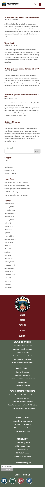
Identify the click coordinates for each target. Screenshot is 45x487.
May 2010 (7, 281)
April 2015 (7, 233)
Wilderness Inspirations (22, 428)
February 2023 (9, 204)
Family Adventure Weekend (22, 346)
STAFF (22, 320)
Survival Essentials (22, 372)
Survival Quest (23, 382)
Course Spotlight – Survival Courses (16, 195)
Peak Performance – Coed (22, 356)
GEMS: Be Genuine (22, 453)
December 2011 (9, 265)
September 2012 (9, 239)
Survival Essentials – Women (19, 395)
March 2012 (8, 255)
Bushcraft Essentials (22, 375)
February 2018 (9, 216)
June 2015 (8, 229)
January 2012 (9, 262)
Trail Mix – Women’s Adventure (22, 402)
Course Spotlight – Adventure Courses (17, 188)
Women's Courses (10, 173)
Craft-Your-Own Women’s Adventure (22, 408)
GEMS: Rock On (22, 450)
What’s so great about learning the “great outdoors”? (21, 68)
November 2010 (9, 275)
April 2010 (7, 284)
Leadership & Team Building (22, 421)
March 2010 (8, 287)
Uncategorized (9, 170)
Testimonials (8, 167)
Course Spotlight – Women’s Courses (16, 185)
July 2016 (7, 223)
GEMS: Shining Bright (22, 443)
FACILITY (22, 325)
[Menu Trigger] (40, 4)
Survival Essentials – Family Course (22, 379)
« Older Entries (9, 148)
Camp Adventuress (22, 398)
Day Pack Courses (22, 352)
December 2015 (9, 226)
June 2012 (8, 245)
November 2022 (9, 210)
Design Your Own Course (22, 424)
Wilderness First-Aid (22, 386)
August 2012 (8, 242)
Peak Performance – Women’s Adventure (22, 405)
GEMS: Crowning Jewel (22, 456)
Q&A (5, 164)
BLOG (22, 330)
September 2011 (9, 268)
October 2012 (9, 236)
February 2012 (9, 258)
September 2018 (9, 213)
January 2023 (9, 207)
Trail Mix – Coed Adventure (22, 349)
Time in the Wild (9, 43)
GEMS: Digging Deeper (22, 446)
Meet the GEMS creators (12, 122)
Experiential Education (22, 431)
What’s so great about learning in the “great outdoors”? (22, 17)
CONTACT (22, 335)
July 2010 (7, 278)
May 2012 (7, 249)
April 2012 (7, 252)
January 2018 (9, 220)
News (16, 19)
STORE (22, 314)
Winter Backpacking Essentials (22, 363)
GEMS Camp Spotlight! (11, 192)
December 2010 (9, 271)
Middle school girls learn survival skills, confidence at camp (21, 95)
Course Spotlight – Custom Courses (16, 182)
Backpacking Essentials (22, 359)
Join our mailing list (23, 463)
